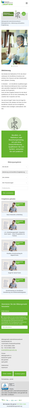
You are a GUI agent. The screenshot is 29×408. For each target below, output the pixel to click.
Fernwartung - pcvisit (7, 379)
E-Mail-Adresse (5, 311)
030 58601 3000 (21, 404)
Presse (3, 353)
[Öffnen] (27, 3)
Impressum (4, 367)
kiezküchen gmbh (6, 357)
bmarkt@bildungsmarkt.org (9, 350)
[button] (11, 66)
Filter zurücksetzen (8, 193)
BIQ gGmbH (4, 359)
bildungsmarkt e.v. (6, 355)
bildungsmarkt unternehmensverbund (10, 21)
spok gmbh (4, 362)
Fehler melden (7, 373)
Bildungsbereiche (5, 23)
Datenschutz (4, 365)
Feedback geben (20, 373)
